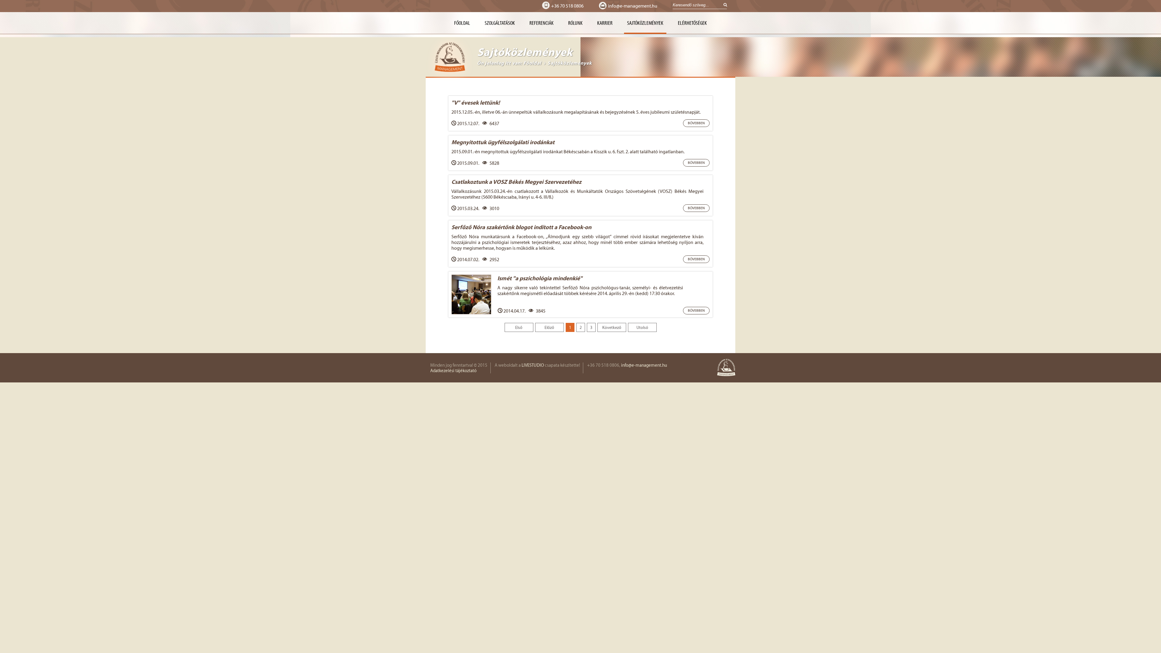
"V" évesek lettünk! (475, 102)
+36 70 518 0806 (567, 6)
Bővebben (696, 123)
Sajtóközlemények (645, 22)
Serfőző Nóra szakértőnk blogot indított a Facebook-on (521, 227)
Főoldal (462, 22)
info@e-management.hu (632, 6)
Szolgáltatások (500, 22)
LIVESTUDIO (533, 365)
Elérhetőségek (692, 22)
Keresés (723, 5)
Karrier (605, 22)
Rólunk (575, 22)
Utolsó (642, 327)
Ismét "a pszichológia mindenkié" (539, 278)
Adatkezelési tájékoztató (453, 370)
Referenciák (541, 22)
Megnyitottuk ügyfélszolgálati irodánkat (502, 142)
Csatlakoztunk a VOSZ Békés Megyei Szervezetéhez (516, 181)
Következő (611, 327)
